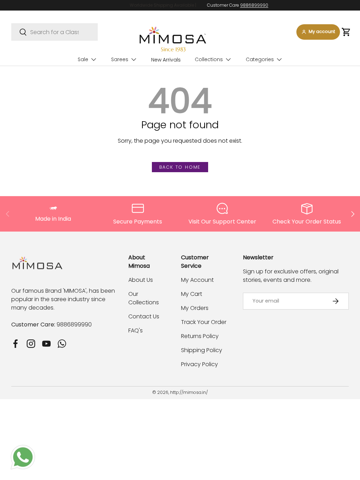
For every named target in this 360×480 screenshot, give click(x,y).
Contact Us (143, 316)
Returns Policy (200, 336)
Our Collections (143, 298)
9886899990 (226, 5)
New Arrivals (166, 59)
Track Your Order (203, 322)
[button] (346, 32)
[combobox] (54, 32)
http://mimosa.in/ (189, 392)
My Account (197, 280)
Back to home (180, 167)
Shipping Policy (201, 350)
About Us (140, 280)
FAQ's (135, 330)
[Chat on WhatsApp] (23, 449)
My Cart (191, 294)
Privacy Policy (199, 364)
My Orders (194, 308)
